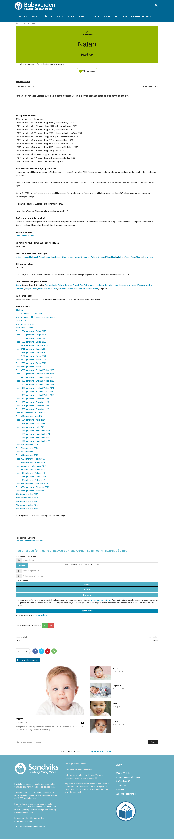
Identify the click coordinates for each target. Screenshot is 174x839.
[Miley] (50, 690)
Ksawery (141, 285)
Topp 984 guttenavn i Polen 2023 (30, 469)
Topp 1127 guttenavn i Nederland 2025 (33, 430)
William (94, 257)
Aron (133, 257)
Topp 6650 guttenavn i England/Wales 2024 (35, 374)
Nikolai (70, 257)
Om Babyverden (123, 773)
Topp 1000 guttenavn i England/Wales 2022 (35, 384)
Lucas (25, 257)
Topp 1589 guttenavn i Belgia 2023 (31, 338)
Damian (101, 257)
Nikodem (62, 289)
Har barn (87, 595)
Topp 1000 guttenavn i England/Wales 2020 (35, 391)
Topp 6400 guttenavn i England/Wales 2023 (35, 377)
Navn (69, 16)
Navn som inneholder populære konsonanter (35, 317)
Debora (61, 285)
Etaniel (76, 285)
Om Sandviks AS (123, 781)
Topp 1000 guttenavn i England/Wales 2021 (35, 388)
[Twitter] (41, 651)
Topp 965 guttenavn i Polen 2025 (30, 459)
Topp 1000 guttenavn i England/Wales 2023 (35, 381)
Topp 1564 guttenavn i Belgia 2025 (31, 331)
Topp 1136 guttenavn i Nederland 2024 (33, 434)
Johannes (85, 257)
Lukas (58, 257)
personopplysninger (23, 821)
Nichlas (54, 289)
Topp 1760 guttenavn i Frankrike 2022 (32, 409)
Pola (76, 289)
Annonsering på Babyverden (128, 777)
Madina (149, 285)
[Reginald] (100, 690)
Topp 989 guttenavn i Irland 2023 (30, 413)
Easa (115, 703)
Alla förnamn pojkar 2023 (27, 501)
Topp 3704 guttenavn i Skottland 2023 (32, 487)
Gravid (34, 16)
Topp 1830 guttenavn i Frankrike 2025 (32, 398)
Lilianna (155, 640)
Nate (18, 236)
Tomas (89, 289)
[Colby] (100, 726)
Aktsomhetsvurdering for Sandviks (29, 827)
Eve (81, 285)
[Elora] (100, 673)
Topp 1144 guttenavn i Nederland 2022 (33, 441)
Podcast (107, 16)
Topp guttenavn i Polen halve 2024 (31, 466)
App (117, 16)
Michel (34, 289)
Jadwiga (100, 285)
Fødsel (47, 16)
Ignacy (92, 285)
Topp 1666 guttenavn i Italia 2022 (30, 427)
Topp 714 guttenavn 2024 (27, 448)
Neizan (31, 236)
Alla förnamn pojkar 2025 (27, 494)
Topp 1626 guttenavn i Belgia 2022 (31, 342)
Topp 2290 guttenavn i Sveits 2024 (31, 359)
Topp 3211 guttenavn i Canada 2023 (32, 349)
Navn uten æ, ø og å (25, 324)
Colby (115, 721)
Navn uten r (21, 320)
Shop (125, 16)
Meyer (28, 289)
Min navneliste (89, 71)
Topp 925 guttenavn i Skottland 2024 (32, 483)
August (42, 257)
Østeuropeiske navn (24, 328)
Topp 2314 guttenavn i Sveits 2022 (31, 367)
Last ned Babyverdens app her (29, 541)
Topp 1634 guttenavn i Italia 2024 (30, 420)
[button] (156, 5)
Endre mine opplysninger (126, 794)
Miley (19, 719)
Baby (58, 16)
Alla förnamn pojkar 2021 (27, 508)
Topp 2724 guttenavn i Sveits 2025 (31, 356)
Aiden (127, 257)
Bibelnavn (20, 310)
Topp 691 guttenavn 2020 (27, 455)
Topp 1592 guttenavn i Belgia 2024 (31, 335)
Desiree (68, 285)
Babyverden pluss (140, 16)
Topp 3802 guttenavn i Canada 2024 (32, 345)
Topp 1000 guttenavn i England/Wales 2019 (35, 395)
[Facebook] (35, 651)
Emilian (77, 257)
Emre (151, 257)
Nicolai (114, 257)
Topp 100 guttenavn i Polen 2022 (30, 480)
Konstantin (131, 285)
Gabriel (139, 257)
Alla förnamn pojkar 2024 (27, 498)
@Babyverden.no (102, 751)
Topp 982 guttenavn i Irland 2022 (30, 416)
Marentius (20, 289)
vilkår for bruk (41, 615)
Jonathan (50, 257)
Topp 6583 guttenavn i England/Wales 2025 (35, 370)
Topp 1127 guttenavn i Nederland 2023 (33, 437)
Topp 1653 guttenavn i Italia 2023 (30, 423)
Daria (54, 285)
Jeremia (108, 285)
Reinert (82, 289)
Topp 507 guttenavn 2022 (27, 452)
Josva (115, 285)
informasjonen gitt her (101, 600)
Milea (40, 289)
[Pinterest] (47, 651)
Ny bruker (120, 789)
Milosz (47, 289)
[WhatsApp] (54, 651)
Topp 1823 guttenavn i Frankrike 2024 (32, 402)
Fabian (121, 257)
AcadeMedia (39, 792)
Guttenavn (25, 23)
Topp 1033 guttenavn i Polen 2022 (31, 476)
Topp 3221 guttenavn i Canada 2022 (32, 352)
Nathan (24, 236)
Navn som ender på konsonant (29, 313)
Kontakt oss (121, 785)
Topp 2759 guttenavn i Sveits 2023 (31, 363)
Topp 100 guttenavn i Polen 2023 (30, 473)
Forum (94, 16)
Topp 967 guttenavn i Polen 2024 (30, 462)
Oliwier (70, 289)
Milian (107, 257)
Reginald (117, 686)
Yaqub (95, 289)
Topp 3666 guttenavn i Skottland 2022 (32, 491)
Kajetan (122, 285)
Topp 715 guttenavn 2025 (27, 444)
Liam (145, 257)
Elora (115, 668)
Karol (18, 640)
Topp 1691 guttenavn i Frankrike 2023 (32, 405)
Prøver (21, 16)
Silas (64, 257)
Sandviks (18, 784)
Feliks (86, 285)
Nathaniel (33, 257)
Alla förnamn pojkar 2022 (27, 505)
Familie (81, 16)
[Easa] (100, 708)
